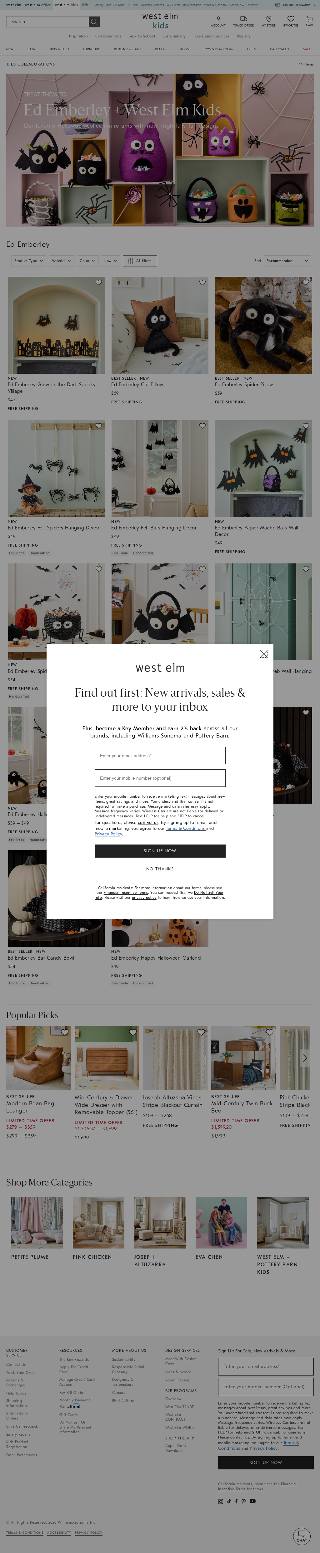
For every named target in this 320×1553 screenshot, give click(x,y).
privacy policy (144, 897)
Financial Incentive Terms (126, 892)
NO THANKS (160, 869)
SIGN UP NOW (160, 851)
